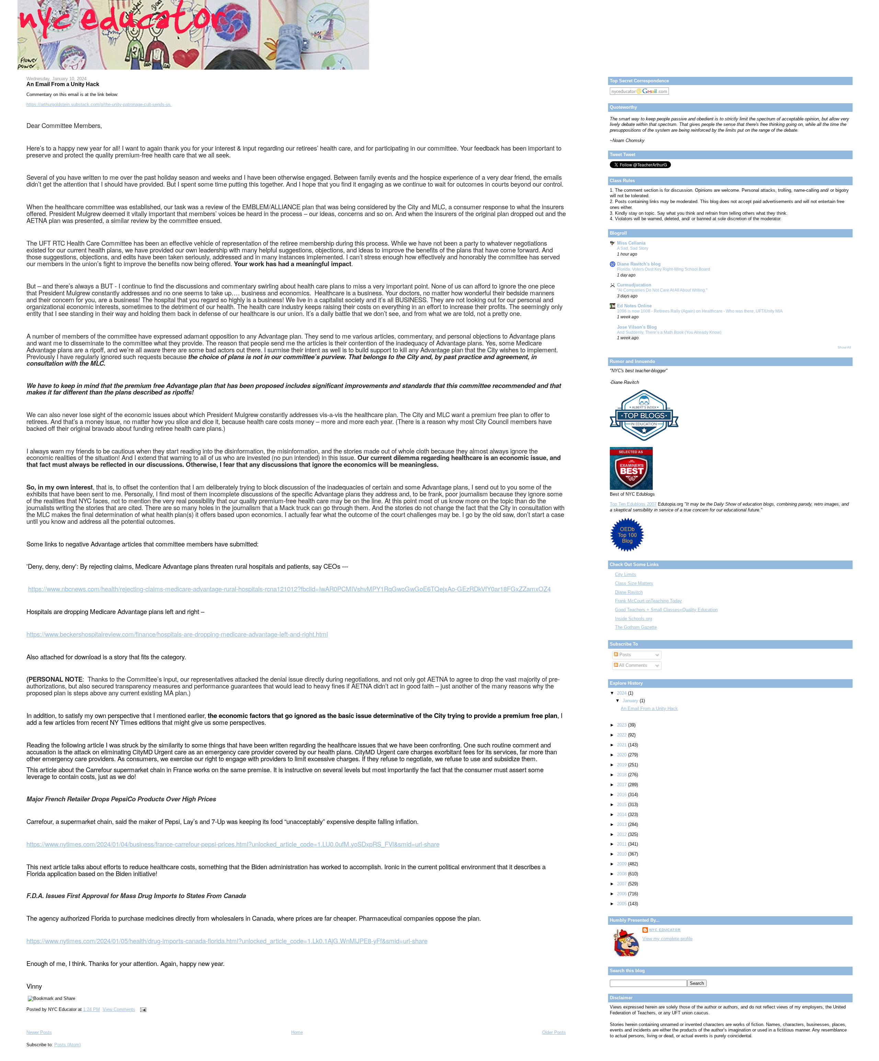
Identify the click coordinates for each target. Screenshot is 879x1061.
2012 (622, 834)
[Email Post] (142, 1009)
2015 (622, 804)
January (631, 700)
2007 (622, 883)
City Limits (625, 574)
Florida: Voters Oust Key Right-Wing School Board (663, 269)
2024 (622, 693)
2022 (622, 735)
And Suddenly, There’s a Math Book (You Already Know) (669, 332)
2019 (622, 764)
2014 (622, 814)
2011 (622, 844)
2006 (622, 893)
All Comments (632, 665)
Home (297, 1032)
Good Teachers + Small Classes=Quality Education (666, 609)
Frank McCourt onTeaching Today (648, 600)
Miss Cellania (631, 243)
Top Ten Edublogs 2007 (633, 504)
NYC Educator (665, 930)
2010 (622, 854)
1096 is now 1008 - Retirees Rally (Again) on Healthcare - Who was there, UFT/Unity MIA (700, 311)
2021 (622, 744)
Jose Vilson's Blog (637, 327)
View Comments (119, 1009)
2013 (622, 824)
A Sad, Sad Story (632, 248)
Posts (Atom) (67, 1044)
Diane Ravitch (629, 592)
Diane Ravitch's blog (639, 264)
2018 (622, 774)
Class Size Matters (634, 583)
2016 (622, 794)
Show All (844, 347)
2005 (622, 903)
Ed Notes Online (634, 305)
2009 (622, 864)
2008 (622, 873)
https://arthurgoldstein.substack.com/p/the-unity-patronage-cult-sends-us (99, 104)
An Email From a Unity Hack (62, 84)
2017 (622, 784)
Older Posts (554, 1032)
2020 (622, 754)
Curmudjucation (634, 284)
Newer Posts (39, 1032)
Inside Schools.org (633, 618)
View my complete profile (667, 938)
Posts (624, 654)
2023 (622, 725)
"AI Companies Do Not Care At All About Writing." (662, 290)
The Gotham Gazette (636, 627)
